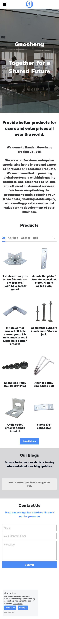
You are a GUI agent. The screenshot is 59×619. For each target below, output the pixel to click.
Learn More (17, 604)
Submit (29, 565)
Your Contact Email (15, 535)
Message (9, 544)
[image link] (29, 4)
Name (7, 527)
